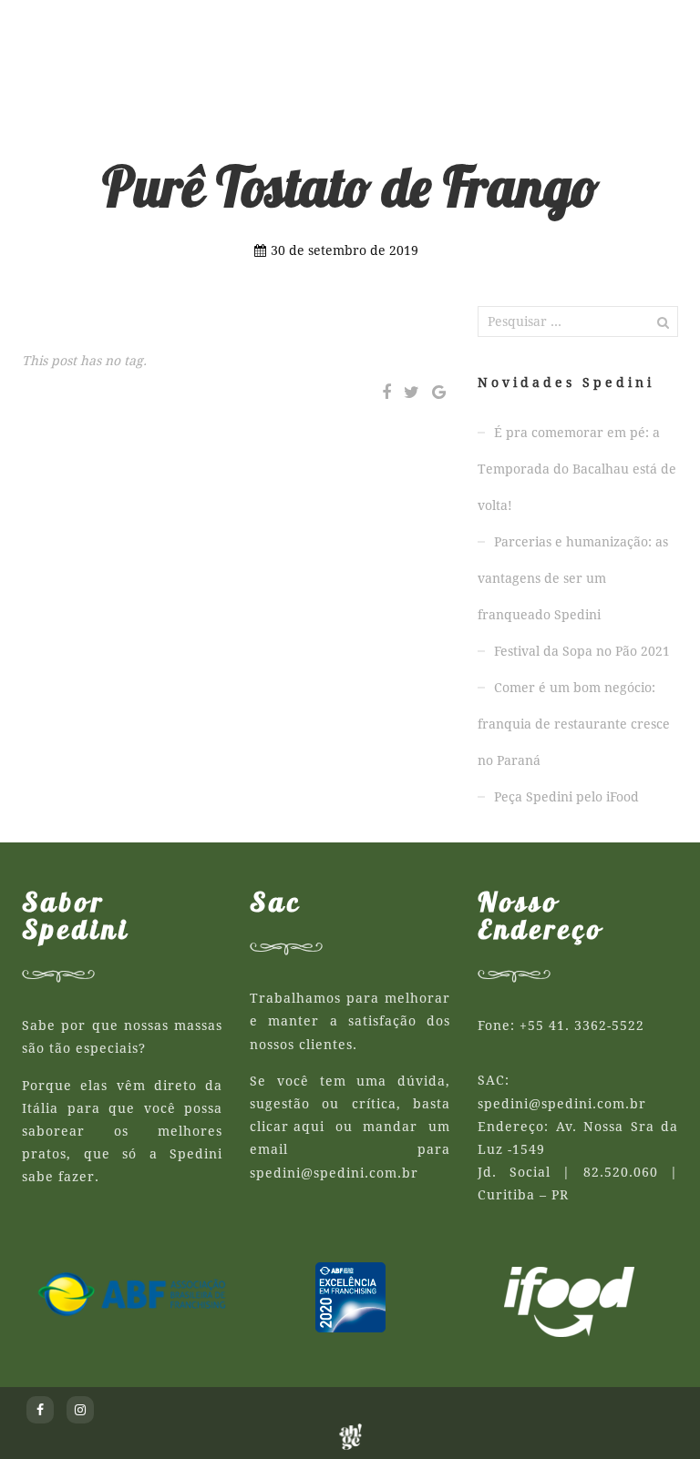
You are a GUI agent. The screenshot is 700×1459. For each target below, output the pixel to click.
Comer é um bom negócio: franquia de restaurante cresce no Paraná (574, 724)
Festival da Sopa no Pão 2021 (582, 651)
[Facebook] (386, 392)
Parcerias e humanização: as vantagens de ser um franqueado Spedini (573, 578)
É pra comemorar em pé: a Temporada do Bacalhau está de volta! (577, 469)
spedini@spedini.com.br (334, 1173)
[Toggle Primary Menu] (637, 27)
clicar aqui (287, 1126)
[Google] (438, 392)
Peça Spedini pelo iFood (566, 797)
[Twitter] (411, 392)
